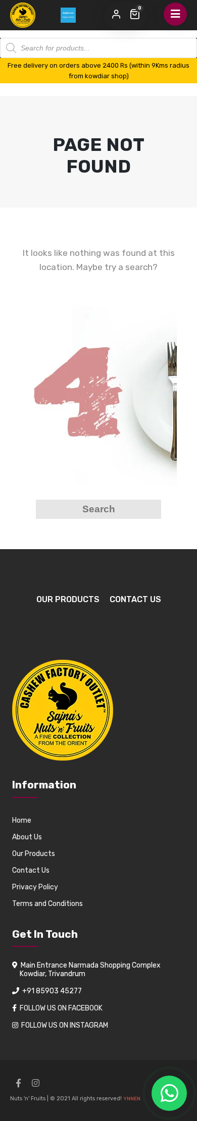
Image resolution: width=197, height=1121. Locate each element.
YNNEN (131, 1099)
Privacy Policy (35, 887)
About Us (27, 837)
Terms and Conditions (47, 903)
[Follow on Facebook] (18, 1083)
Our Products (68, 599)
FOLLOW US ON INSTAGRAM (64, 1025)
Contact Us (135, 599)
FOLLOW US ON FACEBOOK (61, 1008)
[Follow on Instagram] (35, 1083)
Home (21, 820)
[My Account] (116, 15)
